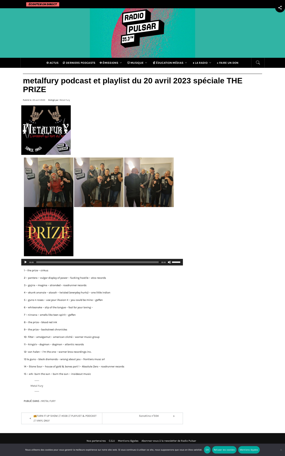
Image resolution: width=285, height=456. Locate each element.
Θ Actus (53, 62)
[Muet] (169, 264)
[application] (102, 262)
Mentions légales (128, 440)
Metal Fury (65, 100)
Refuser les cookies (224, 449)
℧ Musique (135, 62)
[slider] (176, 262)
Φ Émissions (109, 62)
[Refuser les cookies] (281, 452)
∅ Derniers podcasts (79, 62)
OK (207, 449)
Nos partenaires (96, 440)
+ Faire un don (227, 62)
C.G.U (112, 440)
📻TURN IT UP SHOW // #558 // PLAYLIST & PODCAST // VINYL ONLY (64, 418)
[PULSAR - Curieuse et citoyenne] (142, 32)
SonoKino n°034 (149, 415)
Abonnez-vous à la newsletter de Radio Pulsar (169, 440)
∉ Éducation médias (168, 62)
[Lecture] (25, 264)
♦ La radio (200, 62)
